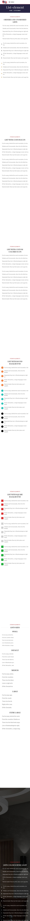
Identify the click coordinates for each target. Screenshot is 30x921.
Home (10, 10)
